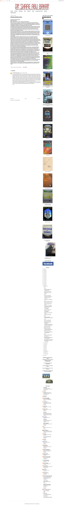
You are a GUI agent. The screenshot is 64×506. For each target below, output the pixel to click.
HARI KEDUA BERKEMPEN (47, 320)
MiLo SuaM (44, 412)
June (44, 347)
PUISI (25, 11)
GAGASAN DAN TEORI (39, 11)
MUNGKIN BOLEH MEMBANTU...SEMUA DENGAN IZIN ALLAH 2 (47, 447)
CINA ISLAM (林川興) (46, 398)
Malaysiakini (45, 493)
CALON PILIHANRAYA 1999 (47, 309)
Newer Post (12, 98)
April (45, 345)
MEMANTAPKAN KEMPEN (47, 314)
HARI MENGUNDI (46, 336)
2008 (44, 270)
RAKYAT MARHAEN (46, 423)
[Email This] (23, 67)
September (45, 351)
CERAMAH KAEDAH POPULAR (48, 302)
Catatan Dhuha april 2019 (46, 417)
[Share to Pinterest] (26, 67)
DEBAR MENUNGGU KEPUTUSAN (48, 339)
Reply (13, 84)
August (45, 350)
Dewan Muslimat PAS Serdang (47, 497)
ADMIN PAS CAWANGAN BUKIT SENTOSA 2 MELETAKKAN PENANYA (47, 451)
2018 (44, 282)
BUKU (33, 11)
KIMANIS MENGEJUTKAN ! (47, 321)
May (44, 346)
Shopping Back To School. (46, 454)
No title (45, 288)
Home (25, 98)
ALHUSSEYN (45, 419)
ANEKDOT (29, 11)
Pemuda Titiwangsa (46, 490)
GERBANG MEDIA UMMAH (46, 484)
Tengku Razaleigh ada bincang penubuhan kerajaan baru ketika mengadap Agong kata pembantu (47, 414)
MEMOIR (45, 11)
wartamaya (45, 469)
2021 (44, 355)
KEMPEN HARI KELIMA (47, 327)
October (45, 352)
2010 (44, 272)
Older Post (39, 98)
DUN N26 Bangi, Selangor (47, 456)
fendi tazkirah (45, 445)
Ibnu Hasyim (45, 396)
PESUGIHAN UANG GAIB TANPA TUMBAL (28, 83)
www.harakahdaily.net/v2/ (47, 489)
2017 (44, 281)
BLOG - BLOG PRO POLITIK (47, 436)
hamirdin (44, 439)
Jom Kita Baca (45, 441)
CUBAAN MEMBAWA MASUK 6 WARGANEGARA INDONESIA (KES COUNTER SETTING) (47, 393)
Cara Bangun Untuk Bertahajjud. (47, 434)
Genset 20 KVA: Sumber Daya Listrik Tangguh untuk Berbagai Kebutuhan (47, 403)
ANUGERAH (21, 11)
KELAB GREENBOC (45, 430)
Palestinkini (45, 387)
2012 (44, 275)
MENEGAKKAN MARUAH (47, 326)
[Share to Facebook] (25, 67)
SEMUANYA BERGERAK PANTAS (48, 301)
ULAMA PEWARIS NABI (46, 449)
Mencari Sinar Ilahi (46, 460)
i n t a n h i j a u (45, 472)
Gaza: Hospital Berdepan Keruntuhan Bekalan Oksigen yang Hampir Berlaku (47, 389)
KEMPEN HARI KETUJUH (47, 330)
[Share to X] (24, 67)
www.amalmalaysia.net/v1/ (47, 494)
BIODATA (15, 11)
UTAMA (12, 11)
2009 (44, 271)
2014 (44, 277)
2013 (44, 276)
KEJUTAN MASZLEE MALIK (47, 291)
